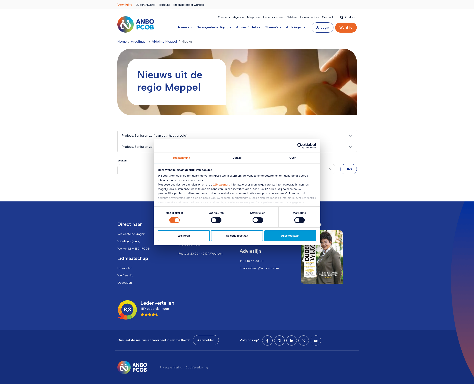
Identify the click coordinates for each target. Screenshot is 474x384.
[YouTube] (316, 340)
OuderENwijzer (145, 4)
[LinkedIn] (291, 340)
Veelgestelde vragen (131, 234)
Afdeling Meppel (164, 41)
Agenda (238, 17)
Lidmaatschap (309, 17)
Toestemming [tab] (181, 157)
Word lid (345, 28)
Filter (348, 169)
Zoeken (122, 160)
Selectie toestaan (237, 235)
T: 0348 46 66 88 (251, 261)
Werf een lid (125, 275)
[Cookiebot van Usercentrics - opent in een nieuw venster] (300, 145)
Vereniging (124, 4)
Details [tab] (237, 157)
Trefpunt (164, 4)
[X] (303, 340)
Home (122, 41)
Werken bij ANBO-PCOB (133, 248)
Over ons (224, 17)
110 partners (221, 184)
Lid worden (124, 268)
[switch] (216, 220)
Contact (327, 17)
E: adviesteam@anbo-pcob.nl (259, 268)
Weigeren (184, 235)
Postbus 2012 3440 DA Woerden (200, 253)
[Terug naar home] (135, 24)
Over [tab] (292, 157)
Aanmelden (206, 340)
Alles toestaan (290, 235)
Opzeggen (124, 282)
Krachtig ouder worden (188, 4)
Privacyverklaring (171, 367)
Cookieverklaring (197, 367)
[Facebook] (267, 340)
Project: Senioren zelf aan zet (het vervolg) (154, 135)
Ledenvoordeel (273, 17)
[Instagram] (279, 340)
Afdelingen (139, 41)
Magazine (253, 17)
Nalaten (292, 17)
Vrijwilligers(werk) (128, 241)
